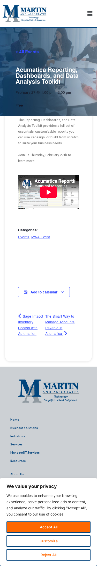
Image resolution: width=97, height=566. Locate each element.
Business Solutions (24, 428)
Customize (49, 541)
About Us (17, 474)
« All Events (27, 52)
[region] (48, 522)
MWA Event (40, 236)
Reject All (48, 555)
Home (14, 419)
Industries (17, 436)
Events (23, 236)
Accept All (48, 527)
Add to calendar (43, 292)
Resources (18, 461)
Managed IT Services (25, 452)
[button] (90, 13)
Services (16, 444)
